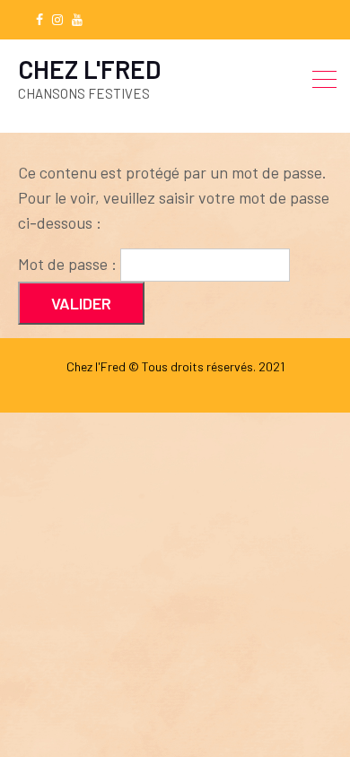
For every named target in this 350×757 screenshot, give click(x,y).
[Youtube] (77, 19)
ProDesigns (230, 383)
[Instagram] (57, 19)
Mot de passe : (69, 264)
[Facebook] (39, 19)
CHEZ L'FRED (89, 69)
